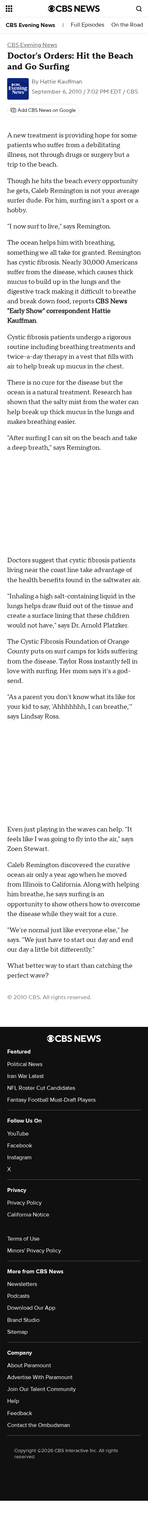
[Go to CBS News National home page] (74, 8)
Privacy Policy (24, 1203)
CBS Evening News (30, 25)
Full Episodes (87, 25)
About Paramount (29, 1365)
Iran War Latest (25, 1076)
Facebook (19, 1145)
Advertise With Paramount (40, 1377)
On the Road (127, 25)
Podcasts (18, 1296)
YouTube (18, 1134)
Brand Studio (23, 1320)
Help (13, 1401)
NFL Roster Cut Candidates (41, 1088)
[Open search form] (139, 8)
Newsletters (22, 1284)
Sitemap (17, 1332)
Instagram (19, 1157)
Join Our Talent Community (41, 1389)
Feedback (19, 1413)
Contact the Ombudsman (38, 1425)
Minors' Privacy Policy (34, 1251)
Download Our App (31, 1308)
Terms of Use (23, 1239)
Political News (24, 1064)
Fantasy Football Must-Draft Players (51, 1100)
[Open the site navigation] (27, 8)
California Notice (28, 1215)
